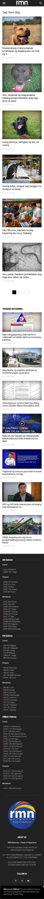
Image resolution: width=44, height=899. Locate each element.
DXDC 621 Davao (9, 609)
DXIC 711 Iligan (8, 616)
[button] (4, 3)
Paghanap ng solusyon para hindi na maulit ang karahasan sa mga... (22, 472)
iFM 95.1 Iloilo (8, 673)
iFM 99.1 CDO (8, 687)
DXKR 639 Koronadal (11, 619)
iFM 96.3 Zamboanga (11, 695)
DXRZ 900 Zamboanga (12, 629)
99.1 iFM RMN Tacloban (12, 675)
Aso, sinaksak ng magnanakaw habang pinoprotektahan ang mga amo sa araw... (20, 98)
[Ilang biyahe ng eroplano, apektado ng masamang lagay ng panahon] (22, 357)
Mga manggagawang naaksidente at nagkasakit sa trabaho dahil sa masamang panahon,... (21, 337)
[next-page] (29, 292)
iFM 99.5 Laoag (9, 650)
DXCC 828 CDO (9, 604)
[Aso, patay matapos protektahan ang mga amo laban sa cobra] (22, 257)
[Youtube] (28, 880)
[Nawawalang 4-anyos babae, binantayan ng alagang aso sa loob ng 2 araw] (22, 30)
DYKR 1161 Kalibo (10, 589)
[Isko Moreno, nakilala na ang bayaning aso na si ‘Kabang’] (22, 213)
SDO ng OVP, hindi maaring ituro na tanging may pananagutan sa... (21, 505)
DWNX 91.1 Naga (9, 655)
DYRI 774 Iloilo (8, 587)
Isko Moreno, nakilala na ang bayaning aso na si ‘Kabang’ (17, 232)
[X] (22, 880)
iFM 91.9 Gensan (9, 692)
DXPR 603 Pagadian (10, 624)
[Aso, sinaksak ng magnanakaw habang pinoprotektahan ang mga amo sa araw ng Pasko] (22, 78)
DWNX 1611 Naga (10, 572)
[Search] (40, 3)
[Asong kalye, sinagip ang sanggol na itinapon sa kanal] (22, 169)
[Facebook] (15, 880)
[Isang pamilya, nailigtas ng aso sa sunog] (22, 125)
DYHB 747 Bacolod (10, 582)
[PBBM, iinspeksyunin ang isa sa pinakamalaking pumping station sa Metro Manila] (22, 524)
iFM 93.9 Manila (9, 653)
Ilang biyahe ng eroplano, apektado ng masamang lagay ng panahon (19, 371)
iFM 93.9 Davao (9, 690)
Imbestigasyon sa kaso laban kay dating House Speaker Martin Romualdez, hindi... (21, 404)
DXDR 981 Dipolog (10, 611)
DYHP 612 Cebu (9, 584)
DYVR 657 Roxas (9, 592)
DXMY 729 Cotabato (11, 606)
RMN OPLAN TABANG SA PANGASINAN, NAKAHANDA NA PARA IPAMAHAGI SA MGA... (20, 438)
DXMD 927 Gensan (10, 614)
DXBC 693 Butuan (10, 602)
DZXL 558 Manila (9, 569)
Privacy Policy (18, 894)
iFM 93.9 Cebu (8, 670)
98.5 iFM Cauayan (10, 658)
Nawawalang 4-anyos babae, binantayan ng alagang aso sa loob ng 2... (20, 51)
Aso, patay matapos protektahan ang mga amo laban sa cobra (22, 276)
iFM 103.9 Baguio (9, 645)
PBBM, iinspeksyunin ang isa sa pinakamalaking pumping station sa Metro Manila (21, 540)
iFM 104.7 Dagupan (10, 648)
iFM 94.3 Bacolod (9, 668)
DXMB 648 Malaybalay (11, 621)
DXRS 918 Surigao (10, 626)
